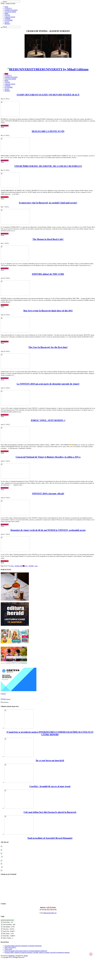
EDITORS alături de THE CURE (48, 274)
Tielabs (26, 955)
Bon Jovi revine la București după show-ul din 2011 (48, 310)
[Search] (1, 27)
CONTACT (8, 8)
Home (6, 7)
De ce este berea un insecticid (50, 760)
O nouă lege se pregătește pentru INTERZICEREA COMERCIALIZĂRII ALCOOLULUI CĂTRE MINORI (50, 733)
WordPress (11, 955)
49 (22, 566)
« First (12, 566)
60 (29, 566)
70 (31, 566)
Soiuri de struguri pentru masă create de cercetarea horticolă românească (25, 951)
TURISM (7, 18)
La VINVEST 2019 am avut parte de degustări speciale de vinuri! (48, 384)
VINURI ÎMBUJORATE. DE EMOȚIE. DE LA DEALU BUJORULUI (48, 166)
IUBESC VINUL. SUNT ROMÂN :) (48, 420)
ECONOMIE (8, 20)
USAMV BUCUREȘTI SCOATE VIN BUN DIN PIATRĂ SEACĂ (48, 94)
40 (18, 566)
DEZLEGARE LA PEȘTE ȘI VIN (48, 131)
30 (17, 566)
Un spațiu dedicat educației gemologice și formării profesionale (23, 946)
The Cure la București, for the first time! (48, 347)
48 (20, 566)
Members (7, 23)
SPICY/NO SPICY (10, 947)
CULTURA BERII (10, 12)
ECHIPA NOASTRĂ (11, 10)
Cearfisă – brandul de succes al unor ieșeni (49, 786)
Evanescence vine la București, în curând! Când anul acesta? (48, 202)
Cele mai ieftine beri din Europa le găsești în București (50, 812)
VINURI (7, 15)
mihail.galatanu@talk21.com (49, 913)
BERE (6, 13)
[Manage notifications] (90, 954)
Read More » (5, 125)
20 (15, 566)
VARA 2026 (8, 949)
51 (25, 566)
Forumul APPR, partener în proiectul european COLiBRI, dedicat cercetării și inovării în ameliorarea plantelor (37, 952)
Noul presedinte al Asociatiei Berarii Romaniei (49, 838)
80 (32, 566)
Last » (36, 566)
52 (26, 566)
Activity (6, 22)
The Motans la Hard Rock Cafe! (48, 239)
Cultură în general (9, 17)
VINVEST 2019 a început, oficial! (48, 493)
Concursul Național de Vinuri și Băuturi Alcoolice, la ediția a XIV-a (48, 457)
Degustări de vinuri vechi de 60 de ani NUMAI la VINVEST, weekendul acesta (48, 530)
